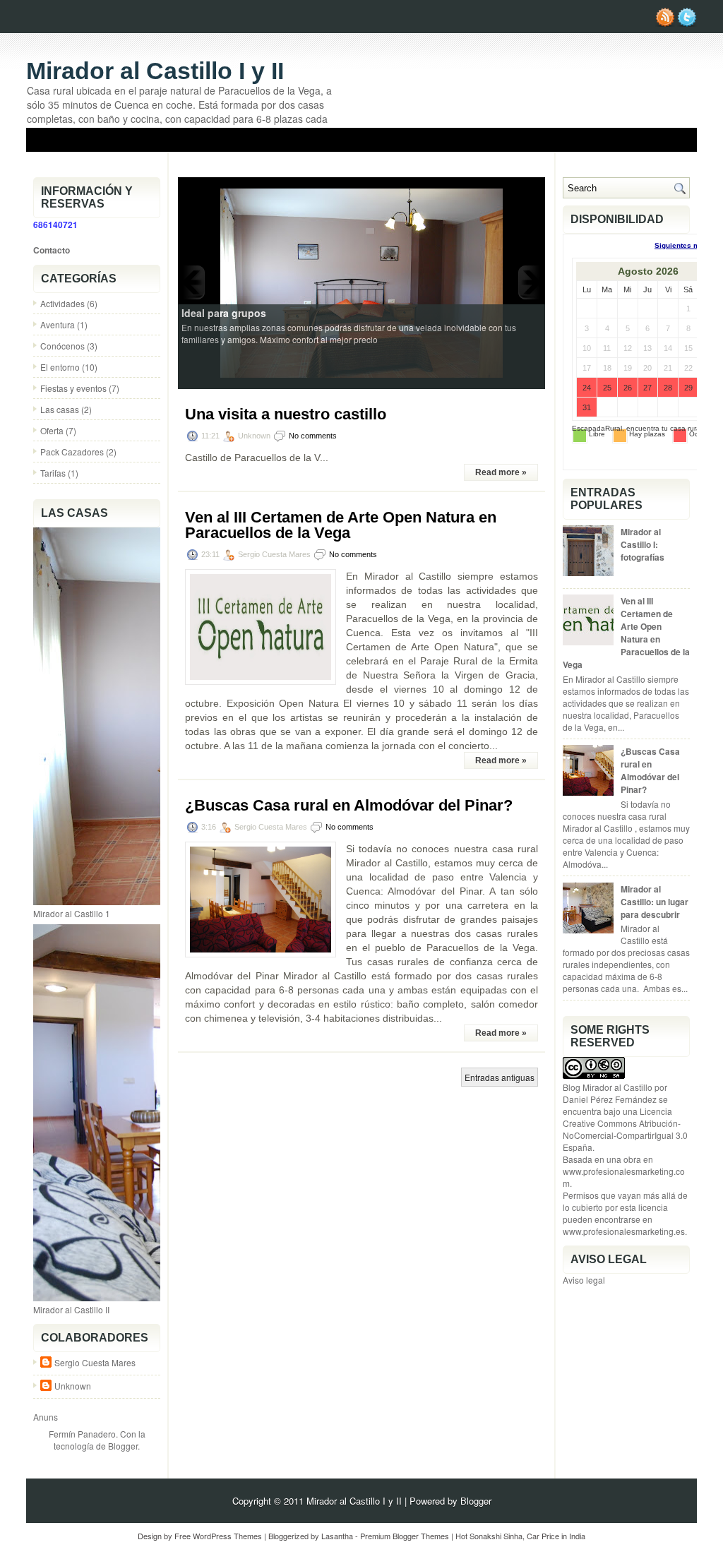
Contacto (51, 250)
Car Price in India (556, 1535)
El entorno (60, 367)
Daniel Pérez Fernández (610, 1099)
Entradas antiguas (499, 1077)
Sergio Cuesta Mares (95, 1362)
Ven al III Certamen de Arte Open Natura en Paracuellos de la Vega (340, 525)
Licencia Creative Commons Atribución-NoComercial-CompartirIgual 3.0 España (625, 1129)
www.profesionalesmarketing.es (624, 1231)
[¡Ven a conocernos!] (361, 282)
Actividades (62, 303)
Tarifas (53, 473)
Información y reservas (486, 161)
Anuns (45, 1417)
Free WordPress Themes (218, 1535)
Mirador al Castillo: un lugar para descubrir (654, 902)
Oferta (52, 430)
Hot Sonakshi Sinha (488, 1535)
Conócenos (62, 346)
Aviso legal (584, 1280)
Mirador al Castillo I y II (155, 70)
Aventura (57, 324)
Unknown (72, 1386)
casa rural (686, 428)
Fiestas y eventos (73, 388)
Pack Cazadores (72, 452)
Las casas (59, 409)
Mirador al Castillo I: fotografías (642, 544)
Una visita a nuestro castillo (625, 161)
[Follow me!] (687, 23)
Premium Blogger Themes (404, 1535)
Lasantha (337, 1535)
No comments (313, 435)
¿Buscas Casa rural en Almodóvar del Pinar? (349, 805)
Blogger (123, 1446)
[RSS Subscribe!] (665, 23)
